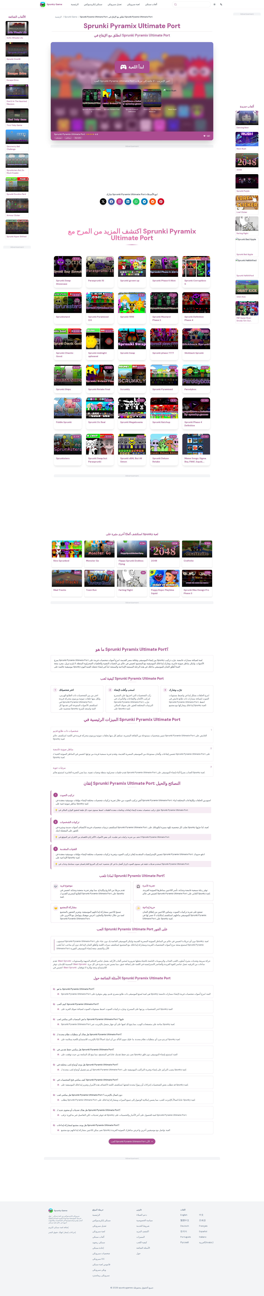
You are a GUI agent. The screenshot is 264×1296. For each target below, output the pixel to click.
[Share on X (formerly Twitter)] (103, 201)
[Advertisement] (17, 289)
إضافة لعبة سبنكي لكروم (58, 1227)
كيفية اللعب (141, 1242)
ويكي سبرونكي (99, 1269)
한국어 (183, 1231)
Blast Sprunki (64, 960)
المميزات (140, 1236)
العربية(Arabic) (206, 1242)
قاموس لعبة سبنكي (101, 1264)
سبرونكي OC (98, 1258)
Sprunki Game (70, 17)
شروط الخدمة (142, 1225)
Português (185, 1236)
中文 (201, 1214)
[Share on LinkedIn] (128, 201)
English (183, 1214)
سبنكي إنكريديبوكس (93, 4)
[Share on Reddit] (152, 201)
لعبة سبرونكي (133, 4)
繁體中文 (184, 1220)
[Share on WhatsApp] (136, 201)
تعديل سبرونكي (115, 4)
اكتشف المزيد (142, 1231)
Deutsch (184, 1225)
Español (203, 1231)
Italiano (202, 1236)
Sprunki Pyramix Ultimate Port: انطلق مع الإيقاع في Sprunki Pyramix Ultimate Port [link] (116, 17)
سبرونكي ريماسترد (101, 1275)
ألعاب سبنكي (151, 4)
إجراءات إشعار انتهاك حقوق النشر (62, 1232)
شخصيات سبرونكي (101, 1253)
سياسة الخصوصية (144, 1220)
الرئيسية (75, 4)
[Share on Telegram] (144, 201)
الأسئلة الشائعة (143, 1247)
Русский (184, 1242)
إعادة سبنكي (98, 1247)
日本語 (202, 1220)
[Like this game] (204, 136)
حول (138, 1253)
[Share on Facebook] (111, 201)
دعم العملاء (141, 1214)
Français (203, 1225)
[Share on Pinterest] (161, 201)
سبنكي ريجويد (98, 1242)
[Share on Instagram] (119, 201)
